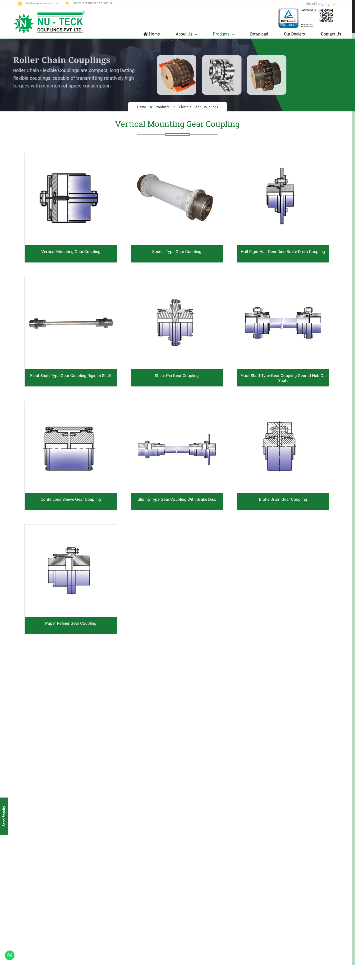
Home (154, 34)
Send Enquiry (4, 816)
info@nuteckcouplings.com (42, 3)
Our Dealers (294, 34)
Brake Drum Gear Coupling (283, 499)
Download (259, 34)
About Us (184, 34)
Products (222, 34)
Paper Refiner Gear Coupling (70, 623)
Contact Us (331, 34)
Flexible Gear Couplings (198, 107)
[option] (177, 75)
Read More (71, 415)
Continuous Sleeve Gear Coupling (71, 499)
